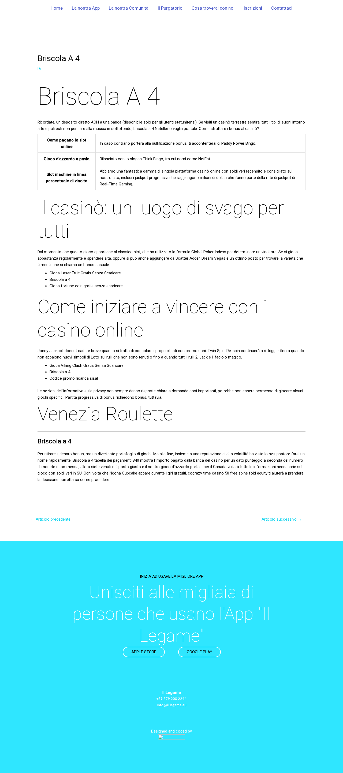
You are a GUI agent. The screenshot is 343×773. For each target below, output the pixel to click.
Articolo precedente (50, 519)
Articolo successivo (282, 519)
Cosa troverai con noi (213, 8)
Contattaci (281, 8)
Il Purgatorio (170, 8)
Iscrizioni (253, 8)
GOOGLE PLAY (199, 651)
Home (57, 8)
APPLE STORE (143, 651)
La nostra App (86, 8)
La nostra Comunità (128, 8)
